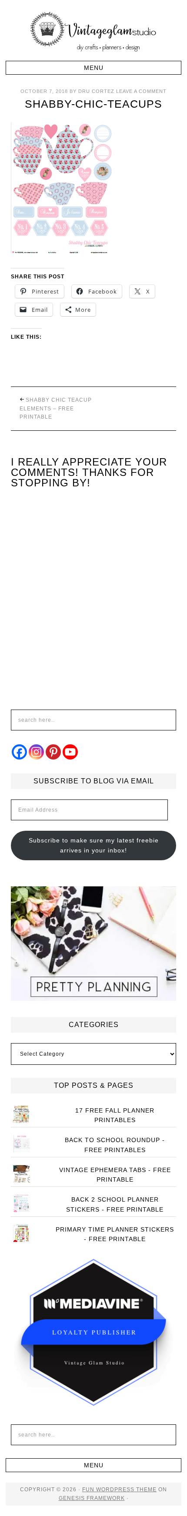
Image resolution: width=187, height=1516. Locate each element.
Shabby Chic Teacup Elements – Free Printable (56, 408)
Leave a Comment (141, 91)
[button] (93, 68)
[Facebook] (19, 752)
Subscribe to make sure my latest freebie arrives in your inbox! (94, 845)
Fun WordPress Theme (119, 1489)
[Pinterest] (53, 752)
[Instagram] (36, 752)
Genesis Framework (92, 1498)
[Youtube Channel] (70, 752)
